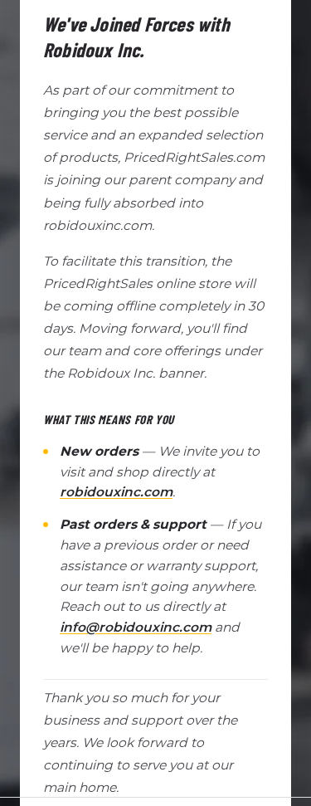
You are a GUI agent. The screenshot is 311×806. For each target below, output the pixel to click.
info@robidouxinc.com (135, 627)
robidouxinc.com (116, 492)
